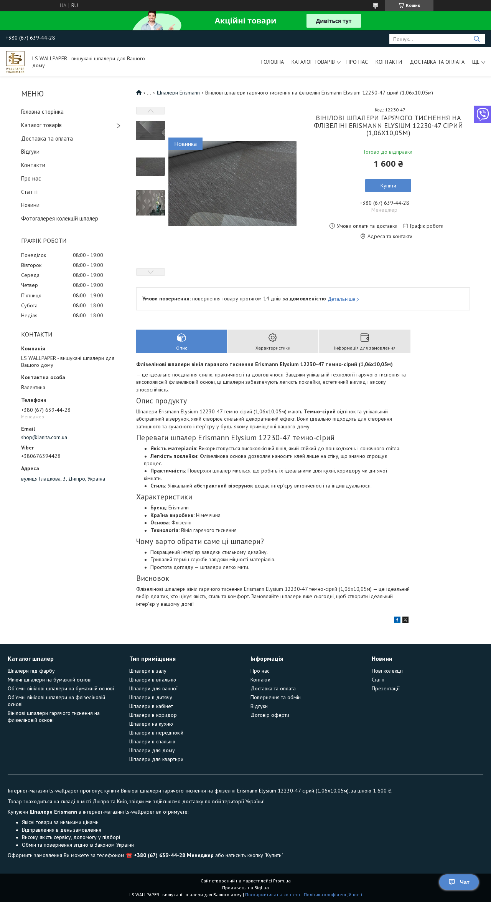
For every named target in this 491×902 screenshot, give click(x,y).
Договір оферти (269, 714)
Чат (465, 882)
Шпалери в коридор (153, 714)
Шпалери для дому (152, 750)
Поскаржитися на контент (272, 894)
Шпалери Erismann (178, 92)
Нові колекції (387, 670)
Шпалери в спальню (152, 741)
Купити (388, 185)
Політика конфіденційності (333, 894)
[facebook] (397, 620)
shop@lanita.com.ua (44, 437)
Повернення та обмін (275, 697)
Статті (29, 192)
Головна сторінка (42, 111)
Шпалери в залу (147, 670)
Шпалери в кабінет (151, 706)
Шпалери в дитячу (150, 697)
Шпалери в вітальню (152, 679)
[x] (405, 620)
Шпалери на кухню (151, 723)
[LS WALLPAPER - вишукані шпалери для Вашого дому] (15, 61)
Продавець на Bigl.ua (245, 887)
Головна (272, 61)
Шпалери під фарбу (31, 670)
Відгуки (30, 151)
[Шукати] (476, 39)
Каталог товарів (313, 61)
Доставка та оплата (437, 61)
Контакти (389, 61)
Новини (30, 205)
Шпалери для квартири (156, 759)
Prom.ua (282, 881)
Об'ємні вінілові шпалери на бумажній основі (61, 688)
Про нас (357, 61)
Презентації (386, 688)
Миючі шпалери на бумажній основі (50, 679)
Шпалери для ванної (153, 688)
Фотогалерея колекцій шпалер (59, 218)
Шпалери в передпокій (156, 732)
